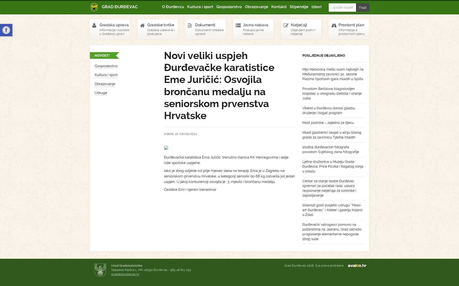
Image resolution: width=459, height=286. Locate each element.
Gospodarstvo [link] (229, 7)
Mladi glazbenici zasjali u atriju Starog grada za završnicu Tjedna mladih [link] (331, 135)
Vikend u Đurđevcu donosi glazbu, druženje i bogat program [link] (328, 110)
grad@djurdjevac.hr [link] (125, 274)
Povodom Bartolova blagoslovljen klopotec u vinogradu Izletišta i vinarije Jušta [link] (332, 93)
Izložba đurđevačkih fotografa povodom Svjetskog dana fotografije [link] (330, 149)
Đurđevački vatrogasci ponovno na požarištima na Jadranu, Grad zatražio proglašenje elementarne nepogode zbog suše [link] (331, 232)
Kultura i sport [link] (200, 7)
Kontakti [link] (279, 7)
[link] (6, 30)
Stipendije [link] (299, 7)
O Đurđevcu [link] (173, 7)
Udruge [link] (101, 93)
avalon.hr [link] (358, 266)
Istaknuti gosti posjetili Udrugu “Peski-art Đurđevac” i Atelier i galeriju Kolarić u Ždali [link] (332, 210)
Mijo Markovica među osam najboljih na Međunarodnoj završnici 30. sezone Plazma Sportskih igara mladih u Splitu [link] (333, 74)
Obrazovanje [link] (256, 7)
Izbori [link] (316, 7)
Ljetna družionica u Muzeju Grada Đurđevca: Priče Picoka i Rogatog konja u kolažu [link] (332, 166)
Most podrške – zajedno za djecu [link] (328, 123)
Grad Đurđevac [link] (114, 7)
